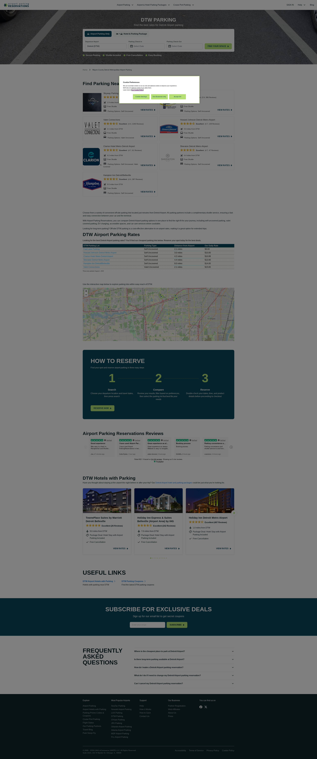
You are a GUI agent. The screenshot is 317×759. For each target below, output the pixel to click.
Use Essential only (159, 96)
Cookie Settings (141, 96)
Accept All (177, 96)
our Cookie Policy (137, 90)
